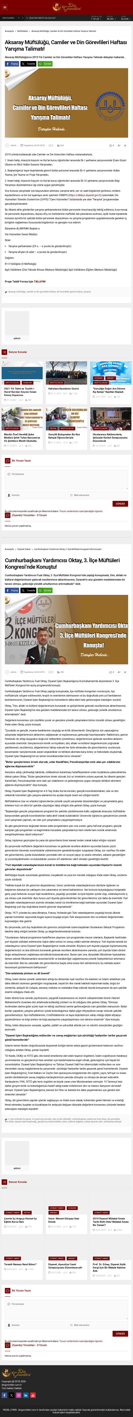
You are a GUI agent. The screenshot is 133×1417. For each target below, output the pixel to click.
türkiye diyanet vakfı (93, 1121)
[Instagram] (18, 1395)
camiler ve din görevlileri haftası (41, 291)
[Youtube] (33, 1395)
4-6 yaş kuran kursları (42, 1119)
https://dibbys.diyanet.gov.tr (85, 195)
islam (64, 1121)
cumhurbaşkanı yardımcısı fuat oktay (89, 1119)
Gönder (47, 64)
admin (13, 145)
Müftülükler (22, 31)
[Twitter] (11, 1395)
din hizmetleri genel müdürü (70, 291)
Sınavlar (27, 383)
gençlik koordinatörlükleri (49, 1121)
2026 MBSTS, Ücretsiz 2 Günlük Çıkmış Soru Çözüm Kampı (49, 17)
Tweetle (31, 64)
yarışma (87, 291)
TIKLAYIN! (40, 281)
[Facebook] (4, 1395)
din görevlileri (113, 1119)
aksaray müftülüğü (16, 291)
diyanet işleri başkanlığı (25, 1121)
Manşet (110, 378)
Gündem (98, 378)
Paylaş (14, 64)
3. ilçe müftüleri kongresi (19, 1119)
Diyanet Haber (23, 549)
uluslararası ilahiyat (112, 1121)
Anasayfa (9, 31)
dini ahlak (9, 1121)
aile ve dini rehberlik (62, 1119)
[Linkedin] (26, 1395)
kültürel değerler (75, 1121)
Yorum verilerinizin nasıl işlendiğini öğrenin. (81, 511)
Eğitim (53, 428)
